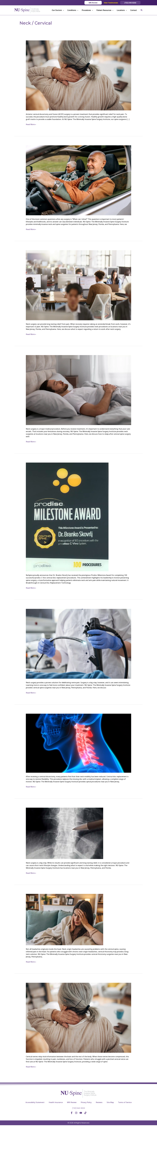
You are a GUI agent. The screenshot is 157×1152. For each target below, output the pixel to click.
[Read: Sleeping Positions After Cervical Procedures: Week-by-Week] (78, 390)
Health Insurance (56, 1102)
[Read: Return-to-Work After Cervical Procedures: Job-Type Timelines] (78, 285)
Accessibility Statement (35, 1102)
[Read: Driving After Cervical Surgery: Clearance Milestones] (78, 180)
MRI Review (71, 1102)
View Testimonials (111, 3)
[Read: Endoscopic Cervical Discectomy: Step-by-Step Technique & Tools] (78, 643)
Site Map (110, 1102)
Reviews (99, 1102)
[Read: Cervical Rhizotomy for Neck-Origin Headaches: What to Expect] (64, 919)
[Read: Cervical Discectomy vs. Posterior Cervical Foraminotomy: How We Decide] (78, 1017)
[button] (93, 3)
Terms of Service (125, 1102)
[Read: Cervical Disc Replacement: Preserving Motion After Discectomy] (78, 743)
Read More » (31, 124)
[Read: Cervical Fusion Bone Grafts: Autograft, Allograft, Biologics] (78, 75)
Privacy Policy (86, 1102)
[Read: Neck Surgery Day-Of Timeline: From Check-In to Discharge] (64, 833)
